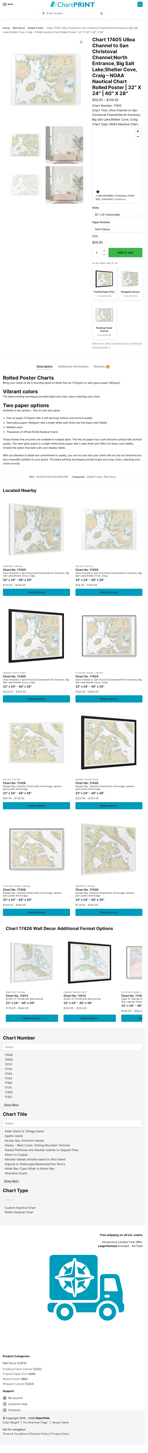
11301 (8, 1097)
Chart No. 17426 (32, 788)
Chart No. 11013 (24, 999)
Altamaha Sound (16, 1173)
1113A (8, 1069)
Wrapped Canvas (13, 566)
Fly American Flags (35, 1422)
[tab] (45, 363)
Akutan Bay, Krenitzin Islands (24, 1140)
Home (6, 27)
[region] (117, 165)
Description (45, 366)
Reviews (99, 366)
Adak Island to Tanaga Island (24, 1131)
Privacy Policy (60, 1434)
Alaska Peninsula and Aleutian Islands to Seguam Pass (42, 1150)
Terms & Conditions (15, 1434)
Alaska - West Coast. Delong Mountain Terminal (37, 1145)
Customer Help (17, 1404)
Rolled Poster (35, 27)
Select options (36, 592)
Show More (11, 1105)
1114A (8, 1073)
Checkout (14, 1410)
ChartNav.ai (120, 199)
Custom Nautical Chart (20, 1207)
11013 (8, 1064)
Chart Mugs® (11, 1422)
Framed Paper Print (14, 673)
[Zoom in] (137, 131)
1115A (8, 1078)
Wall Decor (19, 27)
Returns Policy (39, 1434)
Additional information (73, 366)
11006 (9, 1055)
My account (15, 1398)
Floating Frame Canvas (89, 673)
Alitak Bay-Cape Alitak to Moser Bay (30, 1168)
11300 (9, 1092)
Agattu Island (14, 1136)
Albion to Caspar (16, 1154)
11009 (9, 1059)
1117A (8, 1087)
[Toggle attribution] (98, 191)
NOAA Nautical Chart (19, 1212)
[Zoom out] (137, 136)
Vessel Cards (60, 1422)
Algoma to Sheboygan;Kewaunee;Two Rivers (35, 1164)
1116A (8, 1083)
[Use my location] (101, 13)
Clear (95, 235)
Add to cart (125, 252)
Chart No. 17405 (36, 574)
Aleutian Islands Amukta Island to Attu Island (35, 1159)
